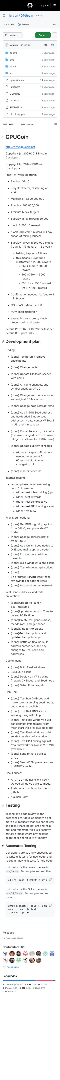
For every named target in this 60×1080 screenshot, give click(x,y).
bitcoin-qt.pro (17, 114)
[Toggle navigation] (5, 5)
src (11, 73)
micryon (12, 15)
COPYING (15, 93)
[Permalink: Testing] (3, 805)
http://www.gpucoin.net (20, 146)
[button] (50, 879)
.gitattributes (17, 80)
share (13, 66)
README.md (16, 107)
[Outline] (55, 124)
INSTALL (14, 100)
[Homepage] (30, 5)
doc (12, 59)
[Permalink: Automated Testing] (3, 845)
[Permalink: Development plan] (3, 341)
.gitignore (15, 86)
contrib (14, 52)
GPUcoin (26, 15)
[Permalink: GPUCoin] (3, 137)
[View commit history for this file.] (52, 45)
